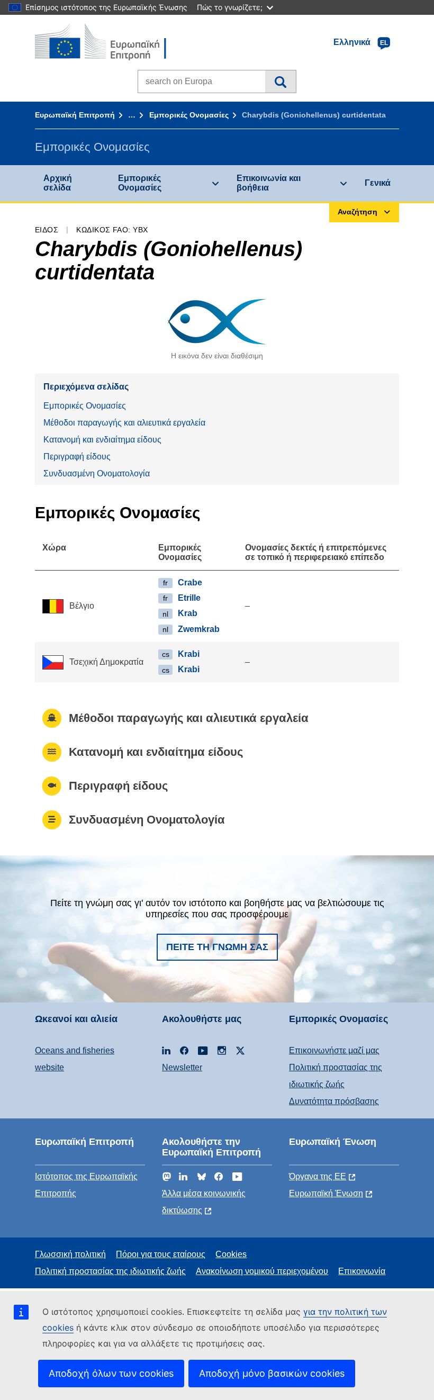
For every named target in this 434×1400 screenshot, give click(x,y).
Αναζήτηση (280, 81)
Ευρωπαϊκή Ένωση (326, 1193)
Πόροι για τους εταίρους (160, 1254)
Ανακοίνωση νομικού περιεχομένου (262, 1271)
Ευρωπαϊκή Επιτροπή (75, 115)
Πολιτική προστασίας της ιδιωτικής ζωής (110, 1271)
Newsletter (182, 1067)
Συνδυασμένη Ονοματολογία (96, 473)
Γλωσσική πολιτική (70, 1254)
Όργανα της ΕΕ (317, 1176)
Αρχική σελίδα (57, 183)
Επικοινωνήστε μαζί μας (334, 1050)
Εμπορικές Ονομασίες (189, 115)
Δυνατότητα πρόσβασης (334, 1101)
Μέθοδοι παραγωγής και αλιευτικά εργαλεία (124, 422)
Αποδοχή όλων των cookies (111, 1373)
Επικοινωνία (361, 1271)
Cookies (231, 1254)
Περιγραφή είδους (77, 456)
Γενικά (378, 182)
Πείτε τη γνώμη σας (217, 947)
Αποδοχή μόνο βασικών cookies (272, 1373)
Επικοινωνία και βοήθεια (269, 183)
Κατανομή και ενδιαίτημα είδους (102, 439)
